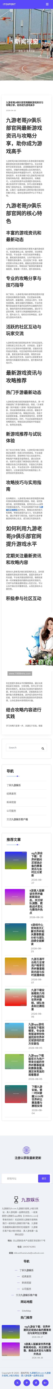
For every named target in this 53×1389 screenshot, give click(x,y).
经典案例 (11, 793)
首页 (20, 51)
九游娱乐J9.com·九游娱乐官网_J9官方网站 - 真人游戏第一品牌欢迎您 (26, 1374)
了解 (14, 785)
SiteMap (26, 1310)
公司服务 (11, 810)
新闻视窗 (11, 802)
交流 (17, 819)
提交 (44, 1178)
